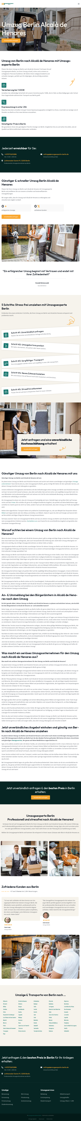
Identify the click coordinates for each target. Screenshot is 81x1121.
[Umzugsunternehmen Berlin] (7, 4)
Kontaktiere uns (32, 521)
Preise (13, 503)
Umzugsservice (17, 740)
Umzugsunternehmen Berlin (34, 1115)
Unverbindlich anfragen (11, 40)
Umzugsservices (47, 1090)
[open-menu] (77, 3)
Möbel (4, 513)
